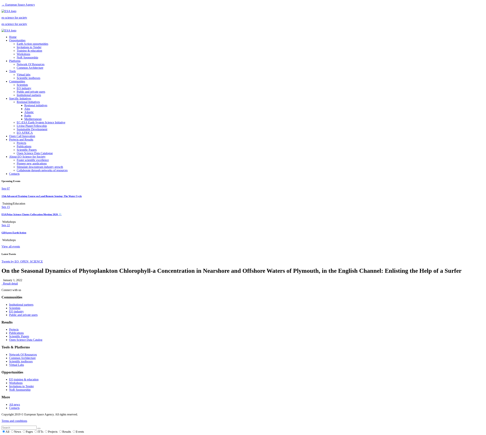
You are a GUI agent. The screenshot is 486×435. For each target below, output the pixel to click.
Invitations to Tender (29, 47)
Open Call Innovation (22, 136)
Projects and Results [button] (21, 139)
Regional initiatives (35, 105)
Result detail (10, 283)
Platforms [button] (15, 60)
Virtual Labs (16, 364)
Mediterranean (33, 119)
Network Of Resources (30, 64)
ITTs (41, 431)
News (18, 431)
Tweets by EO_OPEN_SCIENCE (22, 261)
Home (13, 37)
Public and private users (31, 91)
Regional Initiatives (28, 102)
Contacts (14, 173)
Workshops (23, 54)
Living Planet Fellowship (32, 125)
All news (14, 404)
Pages (30, 431)
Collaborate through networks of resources (42, 170)
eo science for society (14, 17)
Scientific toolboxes (28, 78)
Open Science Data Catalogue (35, 153)
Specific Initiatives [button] (20, 98)
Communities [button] (17, 81)
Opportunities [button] (17, 40)
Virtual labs (23, 74)
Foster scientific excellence (33, 160)
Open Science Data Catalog (25, 339)
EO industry (24, 88)
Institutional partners (29, 95)
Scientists (22, 84)
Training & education (29, 50)
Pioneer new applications (32, 163)
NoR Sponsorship (27, 57)
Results (67, 431)
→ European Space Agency (18, 4)
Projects (21, 143)
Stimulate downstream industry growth (40, 166)
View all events (11, 246)
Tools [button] (12, 71)
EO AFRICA (25, 132)
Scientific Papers (27, 149)
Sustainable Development (32, 129)
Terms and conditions (14, 420)
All (8, 431)
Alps (27, 108)
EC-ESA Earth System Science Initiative (41, 122)
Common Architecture (30, 67)
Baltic (27, 115)
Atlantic (29, 112)
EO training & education (24, 379)
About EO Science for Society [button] (27, 156)
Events (80, 431)
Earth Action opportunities (32, 43)
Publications (24, 146)
